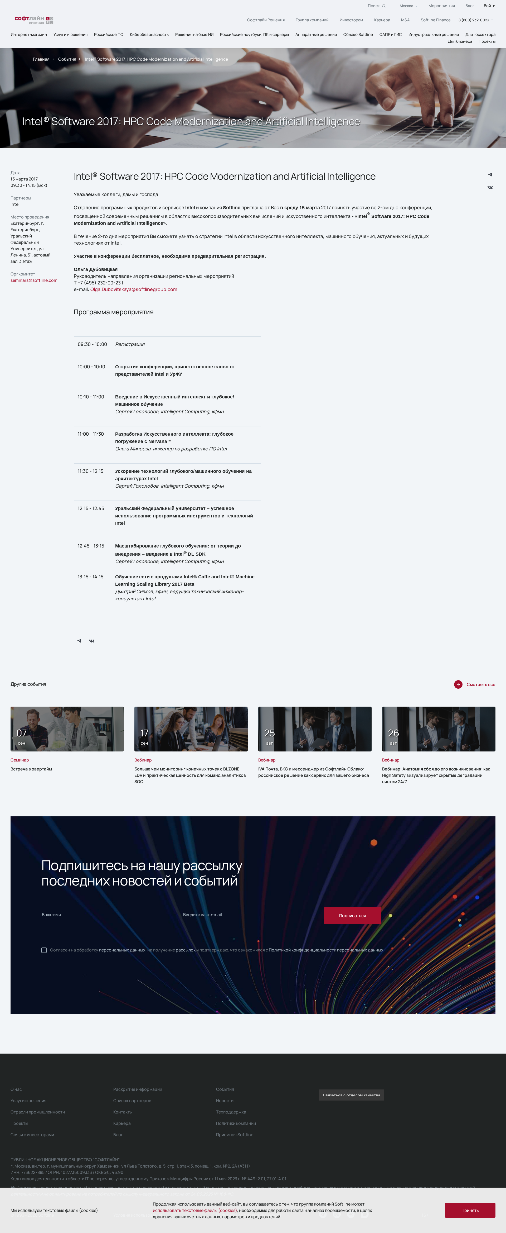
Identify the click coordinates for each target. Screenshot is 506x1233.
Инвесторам (351, 20)
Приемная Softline (234, 1134)
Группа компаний (312, 20)
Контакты (123, 1112)
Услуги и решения (70, 34)
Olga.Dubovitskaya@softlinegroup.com (133, 289)
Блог (469, 6)
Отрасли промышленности (38, 1112)
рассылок (186, 950)
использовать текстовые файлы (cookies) (195, 1210)
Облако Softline (358, 34)
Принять (470, 1210)
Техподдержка (231, 1112)
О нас (16, 1089)
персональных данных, (123, 950)
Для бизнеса (460, 41)
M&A (405, 20)
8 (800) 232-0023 (474, 19)
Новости (224, 1100)
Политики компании (236, 1123)
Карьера (382, 20)
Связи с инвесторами (32, 1134)
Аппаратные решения (316, 34)
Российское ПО (108, 34)
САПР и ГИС (391, 34)
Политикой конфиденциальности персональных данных (326, 950)
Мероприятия (442, 6)
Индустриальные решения (433, 34)
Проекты (487, 41)
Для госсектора (480, 34)
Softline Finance (436, 20)
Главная (41, 59)
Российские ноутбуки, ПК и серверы (254, 34)
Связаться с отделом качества (351, 1095)
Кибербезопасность (149, 34)
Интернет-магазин (29, 34)
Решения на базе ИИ (194, 34)
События (67, 59)
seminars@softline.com (34, 280)
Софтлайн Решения (266, 20)
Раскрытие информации (137, 1089)
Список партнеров (132, 1100)
